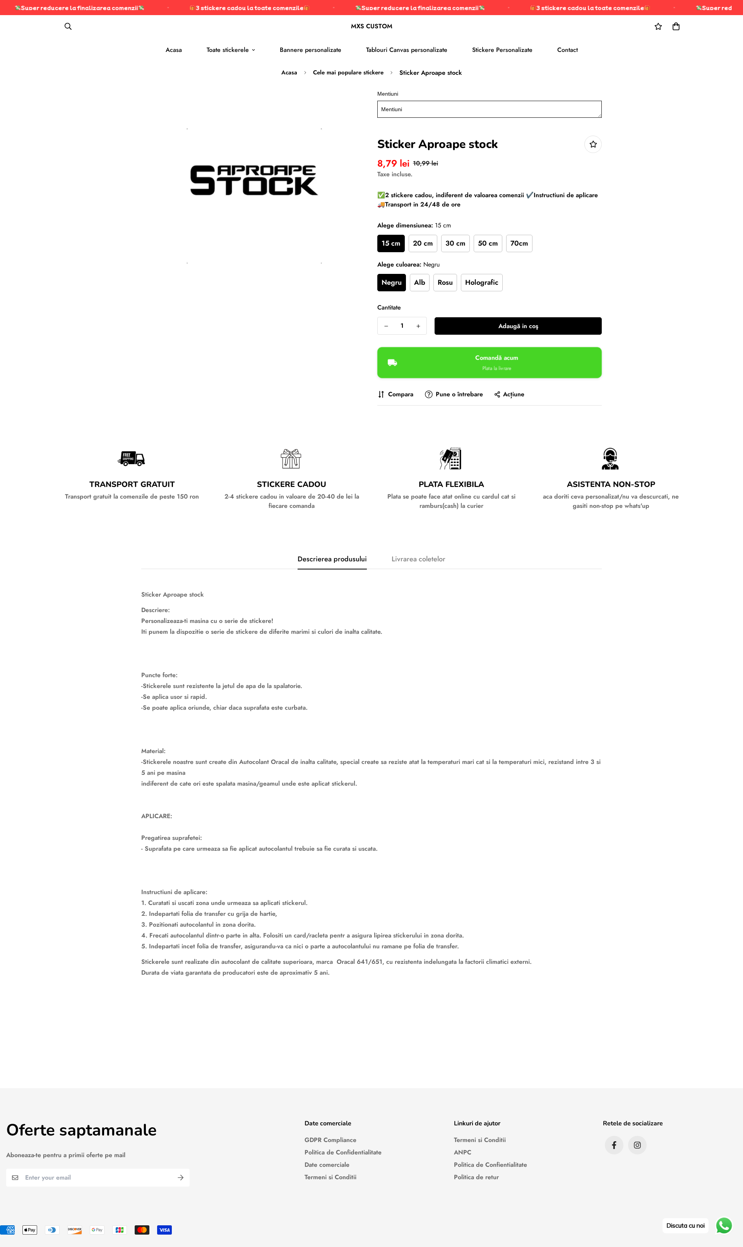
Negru (392, 282)
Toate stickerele (228, 49)
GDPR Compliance (330, 1139)
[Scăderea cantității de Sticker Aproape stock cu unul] (386, 326)
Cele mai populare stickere (348, 72)
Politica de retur (476, 1177)
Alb (419, 282)
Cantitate (389, 307)
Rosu (445, 282)
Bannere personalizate (310, 49)
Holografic (481, 282)
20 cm (423, 243)
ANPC (462, 1152)
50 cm (488, 243)
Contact (567, 49)
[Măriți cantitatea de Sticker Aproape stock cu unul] (418, 326)
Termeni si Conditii (330, 1177)
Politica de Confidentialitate (343, 1152)
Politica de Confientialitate (490, 1164)
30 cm (455, 243)
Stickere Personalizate (502, 49)
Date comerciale (327, 1164)
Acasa (174, 49)
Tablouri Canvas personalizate (406, 49)
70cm (519, 243)
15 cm (391, 243)
